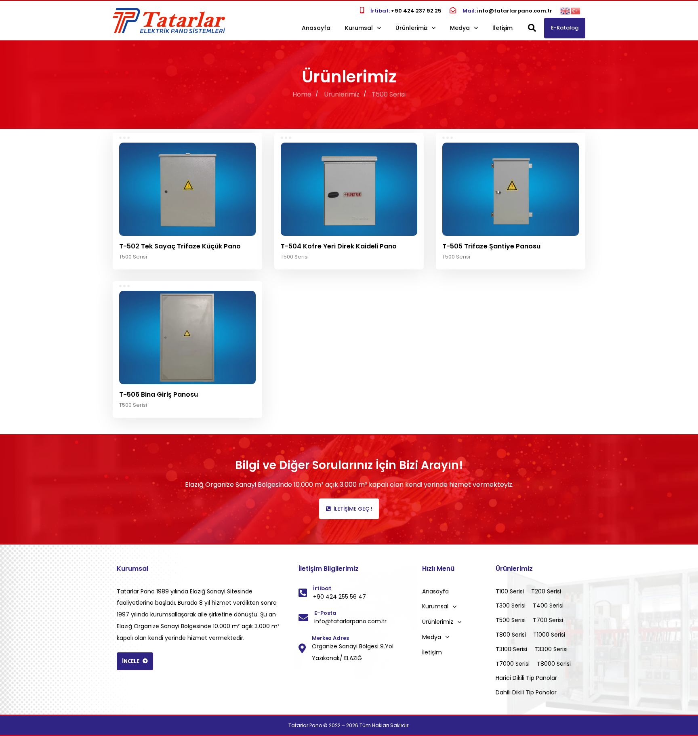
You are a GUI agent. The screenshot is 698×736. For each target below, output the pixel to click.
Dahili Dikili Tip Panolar (526, 692)
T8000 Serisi (554, 664)
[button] (532, 28)
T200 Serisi (546, 591)
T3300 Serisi (551, 649)
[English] (565, 10)
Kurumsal (359, 28)
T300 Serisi (511, 605)
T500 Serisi (133, 257)
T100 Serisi (510, 591)
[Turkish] (576, 10)
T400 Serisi (548, 605)
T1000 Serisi (549, 635)
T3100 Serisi (511, 649)
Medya (460, 28)
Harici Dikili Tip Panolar (526, 678)
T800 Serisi (511, 635)
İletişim (502, 28)
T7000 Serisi (513, 664)
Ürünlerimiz (411, 28)
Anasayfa (316, 28)
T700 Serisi (548, 620)
